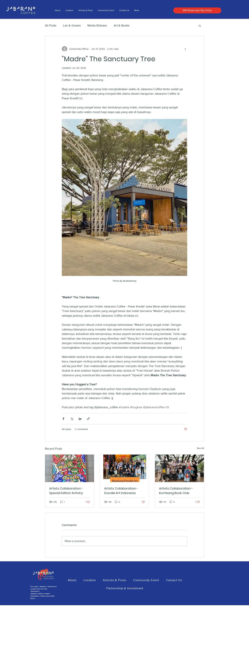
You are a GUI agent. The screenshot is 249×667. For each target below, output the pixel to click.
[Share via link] (88, 418)
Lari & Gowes (72, 25)
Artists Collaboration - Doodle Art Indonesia (121, 490)
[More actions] (185, 49)
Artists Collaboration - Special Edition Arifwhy (66, 490)
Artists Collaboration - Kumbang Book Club (176, 490)
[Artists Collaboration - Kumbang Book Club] (179, 468)
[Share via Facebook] (63, 418)
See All (200, 448)
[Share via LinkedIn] (80, 418)
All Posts (50, 25)
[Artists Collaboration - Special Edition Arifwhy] (69, 468)
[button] (199, 25)
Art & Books (121, 25)
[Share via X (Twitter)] (71, 418)
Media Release (97, 25)
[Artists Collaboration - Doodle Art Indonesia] (124, 468)
